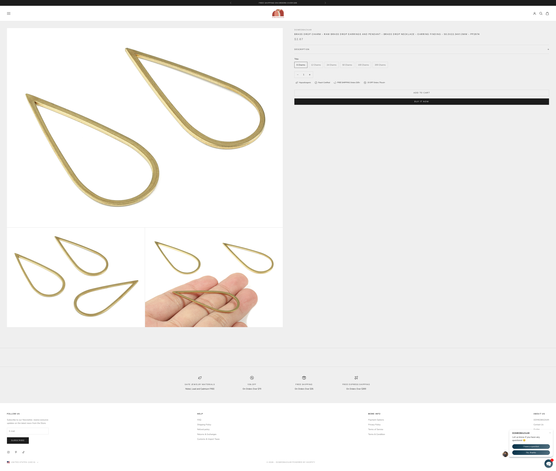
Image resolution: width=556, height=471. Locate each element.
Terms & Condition (376, 434)
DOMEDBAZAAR (541, 419)
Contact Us (539, 424)
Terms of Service (375, 429)
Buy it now (421, 101)
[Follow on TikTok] (23, 452)
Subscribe (18, 440)
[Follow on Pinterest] (15, 452)
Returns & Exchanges (206, 434)
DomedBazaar (303, 30)
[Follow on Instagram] (8, 452)
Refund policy (203, 429)
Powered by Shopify (303, 462)
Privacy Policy (374, 424)
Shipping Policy (204, 424)
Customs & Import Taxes (208, 439)
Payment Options (376, 419)
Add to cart (422, 92)
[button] (548, 463)
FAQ (199, 419)
